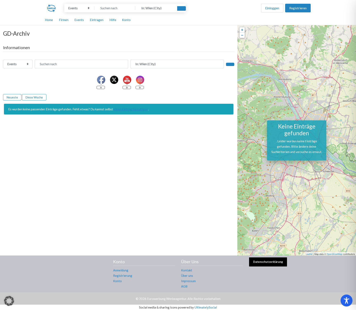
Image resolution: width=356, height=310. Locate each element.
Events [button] (79, 20)
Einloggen (272, 8)
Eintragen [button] (96, 20)
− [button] (242, 35)
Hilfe (112, 20)
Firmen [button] (63, 20)
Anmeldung (120, 270)
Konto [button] (126, 20)
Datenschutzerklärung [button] (268, 261)
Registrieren (298, 8)
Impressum (188, 281)
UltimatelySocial (205, 307)
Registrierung (122, 275)
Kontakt (186, 270)
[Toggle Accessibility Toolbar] (346, 300)
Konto (117, 281)
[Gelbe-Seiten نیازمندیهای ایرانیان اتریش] (51, 7)
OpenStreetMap (334, 254)
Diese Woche (34, 97)
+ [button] (242, 30)
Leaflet (309, 254)
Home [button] (49, 20)
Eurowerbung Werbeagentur (166, 299)
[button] (9, 301)
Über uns (187, 275)
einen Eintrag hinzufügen (131, 109)
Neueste (12, 97)
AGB (184, 286)
